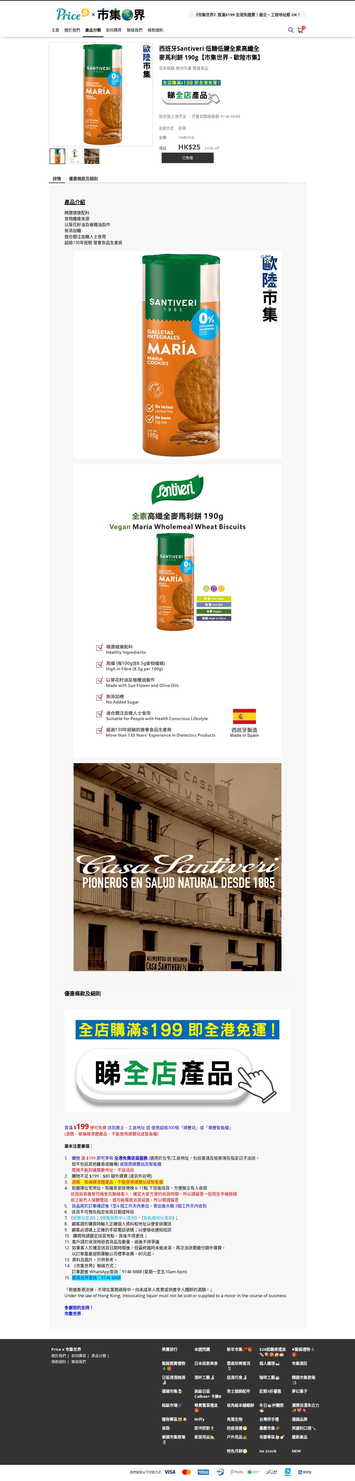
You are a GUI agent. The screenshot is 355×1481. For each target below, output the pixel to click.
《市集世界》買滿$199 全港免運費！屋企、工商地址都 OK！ (247, 14)
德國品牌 (299, 1419)
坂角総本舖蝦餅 (240, 1405)
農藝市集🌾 (269, 1428)
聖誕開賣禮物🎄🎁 (173, 1366)
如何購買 (114, 30)
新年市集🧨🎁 (239, 1349)
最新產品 (299, 1436)
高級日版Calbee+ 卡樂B (207, 1394)
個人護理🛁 (269, 1363)
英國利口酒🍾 (304, 1428)
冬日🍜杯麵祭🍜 (271, 1408)
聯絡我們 (134, 30)
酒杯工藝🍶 (204, 1377)
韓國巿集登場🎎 (303, 1380)
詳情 (57, 178)
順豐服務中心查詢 (118, 1218)
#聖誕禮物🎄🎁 (303, 1352)
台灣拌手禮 (269, 1419)
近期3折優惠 (270, 1391)
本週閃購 (202, 1349)
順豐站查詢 (83, 1218)
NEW (296, 1450)
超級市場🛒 (172, 1405)
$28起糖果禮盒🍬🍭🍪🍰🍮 (272, 1352)
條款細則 (155, 30)
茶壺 (166, 1428)
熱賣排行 (170, 1349)
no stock (268, 1450)
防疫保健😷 (237, 1428)
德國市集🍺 (172, 1391)
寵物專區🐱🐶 (174, 1419)
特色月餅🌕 (237, 1450)
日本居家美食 (206, 1363)
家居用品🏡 (204, 1436)
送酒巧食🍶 (237, 1377)
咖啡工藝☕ (269, 1377)
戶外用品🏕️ (237, 1436)
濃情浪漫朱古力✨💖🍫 (305, 1408)
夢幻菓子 (299, 1391)
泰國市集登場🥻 (173, 1439)
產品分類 (93, 30)
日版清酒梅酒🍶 (173, 1380)
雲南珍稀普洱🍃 (238, 1366)
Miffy (199, 1419)
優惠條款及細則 (83, 178)
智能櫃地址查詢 (158, 1218)
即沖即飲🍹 (204, 1428)
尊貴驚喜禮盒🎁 (206, 1408)
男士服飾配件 (238, 1391)
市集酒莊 (299, 1363)
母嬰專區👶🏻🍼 (272, 1436)
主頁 (55, 30)
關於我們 (72, 30)
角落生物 (234, 1419)
